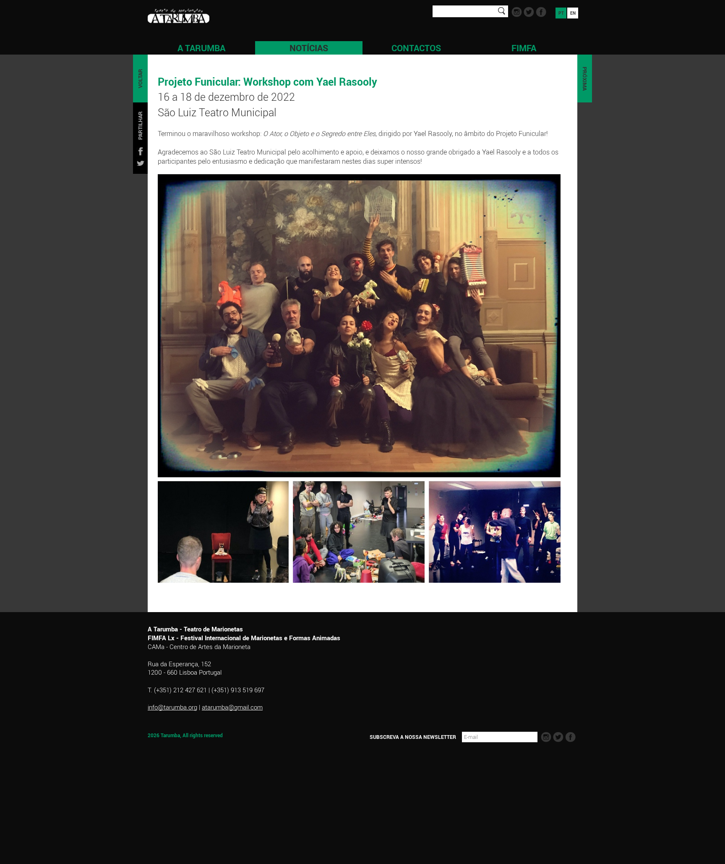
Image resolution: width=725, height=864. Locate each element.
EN (573, 13)
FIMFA (523, 48)
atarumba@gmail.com (232, 707)
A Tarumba (201, 48)
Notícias (308, 48)
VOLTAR (140, 78)
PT (561, 13)
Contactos (416, 48)
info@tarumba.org (172, 707)
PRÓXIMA (585, 79)
